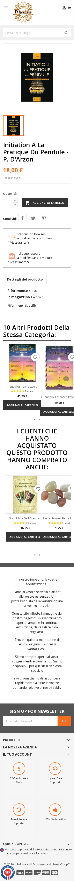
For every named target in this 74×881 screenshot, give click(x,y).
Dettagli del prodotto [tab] (25, 279)
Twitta (33, 218)
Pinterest (44, 218)
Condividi (22, 218)
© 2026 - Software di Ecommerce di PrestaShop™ (37, 864)
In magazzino (18, 297)
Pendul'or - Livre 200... (22, 386)
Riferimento (17, 290)
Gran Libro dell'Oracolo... (25, 518)
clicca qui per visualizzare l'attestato (26, 853)
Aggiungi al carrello (44, 202)
